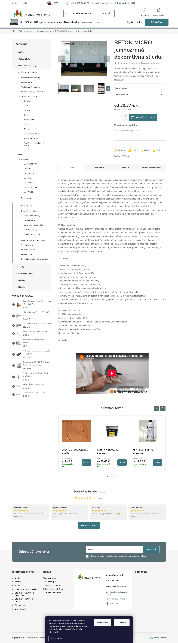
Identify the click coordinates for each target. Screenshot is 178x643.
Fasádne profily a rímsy (30, 87)
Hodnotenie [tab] (99, 168)
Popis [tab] (71, 168)
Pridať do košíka (145, 117)
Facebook (114, 603)
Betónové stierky (30, 220)
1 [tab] (107, 476)
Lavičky (27, 124)
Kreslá (26, 106)
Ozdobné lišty (24, 59)
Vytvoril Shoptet (160, 638)
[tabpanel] (76, 444)
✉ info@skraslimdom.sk (102, 3)
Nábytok (21, 280)
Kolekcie (24, 159)
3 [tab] (112, 476)
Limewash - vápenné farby (34, 225)
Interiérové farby (28, 249)
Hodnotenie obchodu (89, 491)
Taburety (27, 129)
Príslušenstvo (26, 198)
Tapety (21, 267)
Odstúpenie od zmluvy (52, 593)
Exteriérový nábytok (29, 96)
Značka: (121, 156)
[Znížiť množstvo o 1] (125, 119)
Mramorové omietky (32, 215)
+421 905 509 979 (117, 599)
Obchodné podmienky (52, 585)
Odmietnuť (102, 622)
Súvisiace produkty (150, 168)
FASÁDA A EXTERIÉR (27, 72)
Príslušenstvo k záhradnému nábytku (35, 144)
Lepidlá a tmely (27, 254)
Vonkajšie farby (27, 245)
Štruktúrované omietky (33, 234)
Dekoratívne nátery (29, 211)
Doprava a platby (50, 578)
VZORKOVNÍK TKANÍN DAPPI (24, 600)
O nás (14, 3)
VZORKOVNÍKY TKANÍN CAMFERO (25, 594)
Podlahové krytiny (25, 273)
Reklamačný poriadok (51, 582)
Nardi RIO (28, 178)
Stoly (26, 115)
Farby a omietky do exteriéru (32, 91)
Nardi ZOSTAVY (30, 164)
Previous (156, 408)
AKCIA (21, 52)
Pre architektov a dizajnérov (26, 589)
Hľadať (106, 13)
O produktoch (20, 609)
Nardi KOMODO (30, 187)
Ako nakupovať (21, 605)
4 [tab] (114, 476)
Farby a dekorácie (26, 206)
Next (162, 408)
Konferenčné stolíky (32, 134)
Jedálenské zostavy (31, 138)
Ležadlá (27, 110)
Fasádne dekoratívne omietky (33, 240)
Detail (86, 462)
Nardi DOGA (29, 173)
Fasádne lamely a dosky (30, 77)
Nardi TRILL (28, 192)
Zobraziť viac (89, 525)
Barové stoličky (30, 120)
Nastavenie (56, 638)
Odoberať (151, 549)
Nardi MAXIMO (30, 183)
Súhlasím (122, 622)
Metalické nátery (30, 229)
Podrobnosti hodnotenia (150, 63)
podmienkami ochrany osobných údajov (130, 556)
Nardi (20, 154)
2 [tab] (109, 476)
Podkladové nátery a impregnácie (34, 259)
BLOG (17, 585)
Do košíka (157, 22)
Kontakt (24, 3)
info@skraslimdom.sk (118, 593)
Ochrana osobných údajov (53, 589)
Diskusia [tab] (125, 168)
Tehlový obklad (27, 82)
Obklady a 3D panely (27, 66)
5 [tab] (116, 476)
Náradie (21, 287)
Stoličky (27, 101)
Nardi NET (28, 169)
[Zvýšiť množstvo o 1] (125, 116)
